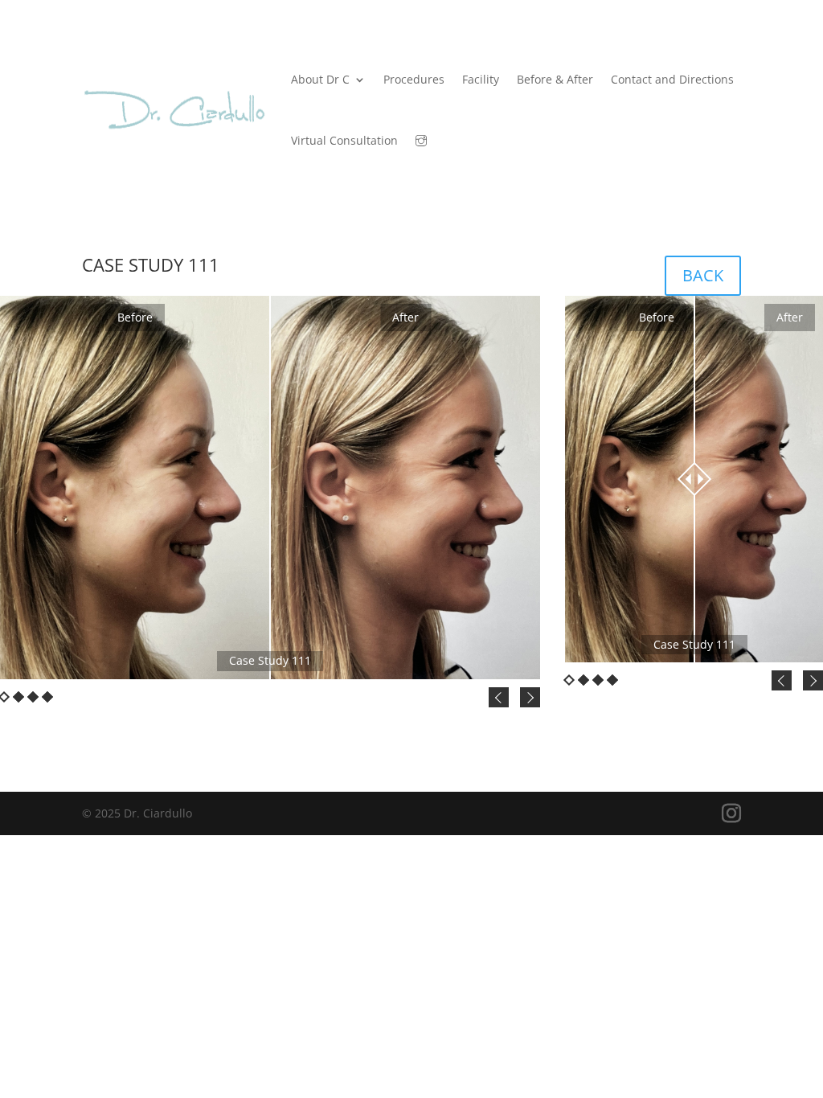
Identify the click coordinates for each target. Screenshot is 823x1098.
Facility (480, 79)
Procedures (413, 79)
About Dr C (320, 79)
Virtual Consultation (344, 140)
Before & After (555, 79)
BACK (702, 275)
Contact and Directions (672, 79)
